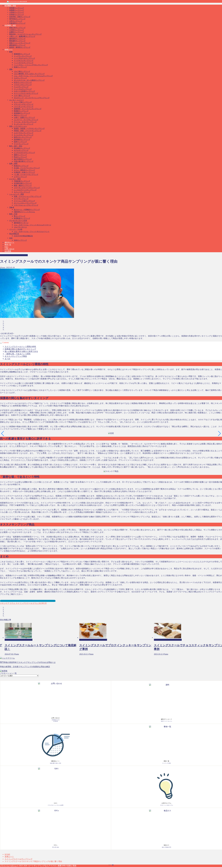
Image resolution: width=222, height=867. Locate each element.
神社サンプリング (20, 115)
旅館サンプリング (20, 155)
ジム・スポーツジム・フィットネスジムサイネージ (32, 225)
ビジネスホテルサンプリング (24, 152)
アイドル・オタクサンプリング (25, 122)
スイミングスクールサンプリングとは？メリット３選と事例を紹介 (28, 601)
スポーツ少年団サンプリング (24, 91)
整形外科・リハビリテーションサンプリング (25, 34)
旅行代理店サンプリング (23, 159)
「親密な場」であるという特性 (18, 354)
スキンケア (4, 603)
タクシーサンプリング (22, 192)
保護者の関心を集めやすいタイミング (20, 349)
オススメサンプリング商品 (16, 356)
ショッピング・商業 (16, 194)
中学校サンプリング (16, 14)
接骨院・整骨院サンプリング (19, 47)
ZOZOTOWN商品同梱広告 (23, 236)
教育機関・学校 (10, 6)
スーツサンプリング (21, 199)
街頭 (10, 238)
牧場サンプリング (20, 67)
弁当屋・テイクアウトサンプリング (27, 168)
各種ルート (9, 49)
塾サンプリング (19, 216)
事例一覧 (8, 245)
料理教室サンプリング (22, 218)
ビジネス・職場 (15, 179)
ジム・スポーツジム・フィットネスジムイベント (31, 231)
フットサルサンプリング (23, 89)
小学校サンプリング (16, 12)
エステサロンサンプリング (23, 133)
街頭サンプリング (20, 240)
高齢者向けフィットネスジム (24, 212)
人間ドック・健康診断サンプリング (22, 36)
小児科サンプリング (16, 30)
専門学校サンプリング (17, 19)
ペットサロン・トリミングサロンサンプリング (31, 65)
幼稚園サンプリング (16, 10)
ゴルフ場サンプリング (22, 71)
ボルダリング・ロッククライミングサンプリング (31, 98)
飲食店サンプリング (21, 166)
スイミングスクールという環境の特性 (20, 347)
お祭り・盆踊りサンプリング (24, 117)
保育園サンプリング (16, 8)
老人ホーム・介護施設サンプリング (27, 209)
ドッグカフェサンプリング (23, 60)
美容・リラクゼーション (18, 126)
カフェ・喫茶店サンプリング (24, 170)
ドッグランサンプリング (23, 56)
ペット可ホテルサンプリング (24, 58)
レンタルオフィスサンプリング (25, 190)
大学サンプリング (15, 21)
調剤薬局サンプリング (17, 45)
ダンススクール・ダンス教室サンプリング (29, 80)
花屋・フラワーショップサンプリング (27, 196)
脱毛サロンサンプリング (23, 137)
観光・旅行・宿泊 (15, 146)
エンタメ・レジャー (16, 100)
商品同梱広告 (14, 234)
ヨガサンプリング (20, 78)
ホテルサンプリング (21, 150)
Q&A (6, 247)
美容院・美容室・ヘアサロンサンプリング (29, 128)
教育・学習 (13, 214)
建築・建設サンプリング (23, 185)
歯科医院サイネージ (21, 223)
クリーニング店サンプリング (24, 201)
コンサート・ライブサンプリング (26, 120)
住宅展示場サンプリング (23, 183)
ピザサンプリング (20, 177)
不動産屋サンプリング (22, 181)
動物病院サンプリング (22, 54)
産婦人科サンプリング (17, 27)
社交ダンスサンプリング (23, 82)
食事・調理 (13, 163)
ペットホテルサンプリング (23, 63)
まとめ (7, 359)
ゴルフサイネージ (20, 227)
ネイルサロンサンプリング (23, 135)
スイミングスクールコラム (26, 603)
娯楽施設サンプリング (22, 113)
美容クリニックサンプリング (19, 43)
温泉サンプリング (20, 141)
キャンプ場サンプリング (23, 102)
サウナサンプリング (21, 144)
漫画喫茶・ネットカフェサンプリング (27, 109)
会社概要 (8, 251)
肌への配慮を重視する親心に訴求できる (21, 351)
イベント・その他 (15, 229)
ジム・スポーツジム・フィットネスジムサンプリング (33, 76)
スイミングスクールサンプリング (26, 93)
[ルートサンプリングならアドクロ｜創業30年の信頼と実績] (17, 1)
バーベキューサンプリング (23, 106)
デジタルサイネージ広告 (18, 220)
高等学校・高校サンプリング (19, 17)
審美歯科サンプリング (17, 41)
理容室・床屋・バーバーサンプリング (27, 131)
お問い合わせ (9, 249)
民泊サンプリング (20, 157)
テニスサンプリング (21, 87)
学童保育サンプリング (17, 23)
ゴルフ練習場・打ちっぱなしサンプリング (29, 74)
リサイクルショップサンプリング (26, 205)
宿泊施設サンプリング (22, 148)
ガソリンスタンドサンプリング (25, 203)
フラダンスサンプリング (23, 85)
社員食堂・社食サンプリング (24, 172)
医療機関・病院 (10, 25)
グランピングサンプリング (23, 104)
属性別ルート (9, 242)
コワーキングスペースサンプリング (27, 188)
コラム (12, 603)
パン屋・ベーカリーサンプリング (26, 174)
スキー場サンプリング (22, 95)
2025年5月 (42, 603)
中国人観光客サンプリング (23, 161)
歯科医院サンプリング (17, 38)
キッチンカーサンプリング (23, 124)
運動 (10, 69)
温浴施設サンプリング (22, 139)
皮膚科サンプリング (16, 32)
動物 (10, 52)
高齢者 (11, 207)
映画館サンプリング (21, 111)
